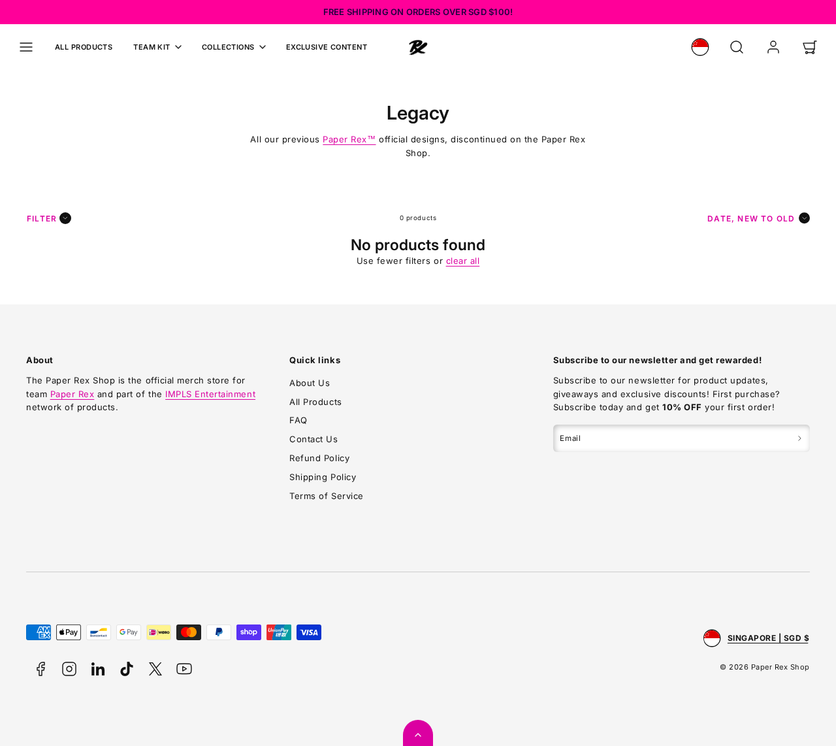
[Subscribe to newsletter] (799, 438)
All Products (83, 47)
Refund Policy (319, 458)
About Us (309, 383)
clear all (463, 260)
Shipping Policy (322, 477)
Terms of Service (326, 496)
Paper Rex (349, 139)
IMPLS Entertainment (210, 394)
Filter (42, 218)
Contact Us (313, 439)
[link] (700, 47)
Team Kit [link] (151, 47)
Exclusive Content (326, 47)
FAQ (298, 420)
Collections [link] (228, 47)
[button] (26, 47)
